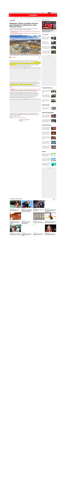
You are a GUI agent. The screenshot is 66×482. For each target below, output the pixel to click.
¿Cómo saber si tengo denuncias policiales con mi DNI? (46, 100)
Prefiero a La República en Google (24, 120)
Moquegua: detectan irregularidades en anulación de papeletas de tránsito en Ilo (24, 90)
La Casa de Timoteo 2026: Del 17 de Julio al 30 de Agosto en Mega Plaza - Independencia (46, 143)
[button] (10, 15)
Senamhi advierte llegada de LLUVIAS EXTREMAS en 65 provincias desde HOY (46, 120)
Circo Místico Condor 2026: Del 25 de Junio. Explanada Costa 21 (46, 137)
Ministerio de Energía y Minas (22, 117)
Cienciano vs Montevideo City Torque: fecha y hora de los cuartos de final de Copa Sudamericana (46, 116)
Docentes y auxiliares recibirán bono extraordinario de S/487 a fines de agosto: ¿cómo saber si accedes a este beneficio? (25, 34)
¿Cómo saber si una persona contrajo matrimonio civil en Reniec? (46, 91)
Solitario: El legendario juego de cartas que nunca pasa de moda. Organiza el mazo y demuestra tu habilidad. (46, 160)
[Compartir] (40, 57)
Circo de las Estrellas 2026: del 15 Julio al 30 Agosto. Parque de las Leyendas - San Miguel (46, 129)
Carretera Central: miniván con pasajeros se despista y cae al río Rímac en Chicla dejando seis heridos (46, 52)
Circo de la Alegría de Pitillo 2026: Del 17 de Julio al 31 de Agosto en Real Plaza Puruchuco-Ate (46, 147)
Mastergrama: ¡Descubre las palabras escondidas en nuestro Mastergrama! (46, 155)
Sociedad (12, 20)
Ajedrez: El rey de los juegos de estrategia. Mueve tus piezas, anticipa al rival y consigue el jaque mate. (46, 165)
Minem (23, 60)
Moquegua (29, 66)
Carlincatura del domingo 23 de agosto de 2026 (46, 108)
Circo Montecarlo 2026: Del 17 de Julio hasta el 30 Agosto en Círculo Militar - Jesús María (46, 133)
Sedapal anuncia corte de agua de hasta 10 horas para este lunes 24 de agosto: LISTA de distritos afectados (25, 32)
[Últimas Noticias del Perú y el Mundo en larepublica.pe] (33, 15)
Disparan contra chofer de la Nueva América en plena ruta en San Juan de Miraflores (46, 38)
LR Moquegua (13, 57)
